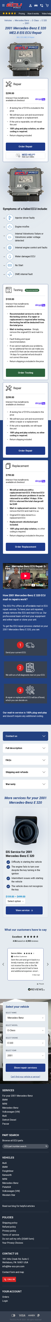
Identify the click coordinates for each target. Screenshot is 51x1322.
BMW (5, 1099)
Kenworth (7, 1175)
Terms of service (10, 1234)
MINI (4, 1103)
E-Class (35, 20)
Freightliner (7, 1171)
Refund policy (9, 1226)
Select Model (12, 1025)
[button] (3, 964)
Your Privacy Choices (12, 1242)
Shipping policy (9, 1222)
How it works (33, 13)
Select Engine (12, 1038)
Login (5, 1301)
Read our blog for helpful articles (18, 1206)
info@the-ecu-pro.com (13, 1266)
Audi (4, 1115)
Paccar (5, 1123)
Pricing (22, 13)
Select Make (11, 1013)
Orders (5, 1297)
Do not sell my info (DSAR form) (18, 1238)
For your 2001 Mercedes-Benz (17, 1095)
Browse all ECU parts (12, 1140)
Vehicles (8, 20)
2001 (27, 23)
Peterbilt (6, 1187)
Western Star (8, 1195)
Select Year (11, 1050)
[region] (25, 964)
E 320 (44, 20)
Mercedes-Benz (22, 20)
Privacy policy (9, 1230)
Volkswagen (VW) (11, 1111)
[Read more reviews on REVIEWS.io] (36, 990)
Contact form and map (13, 1272)
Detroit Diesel (9, 1119)
